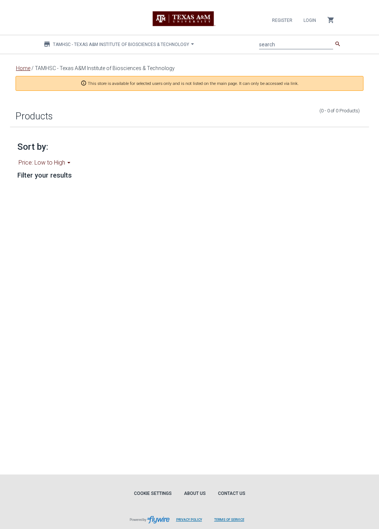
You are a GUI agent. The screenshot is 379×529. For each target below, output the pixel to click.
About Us (195, 493)
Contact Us (231, 493)
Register (282, 20)
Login (309, 20)
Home (23, 68)
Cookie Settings (153, 493)
